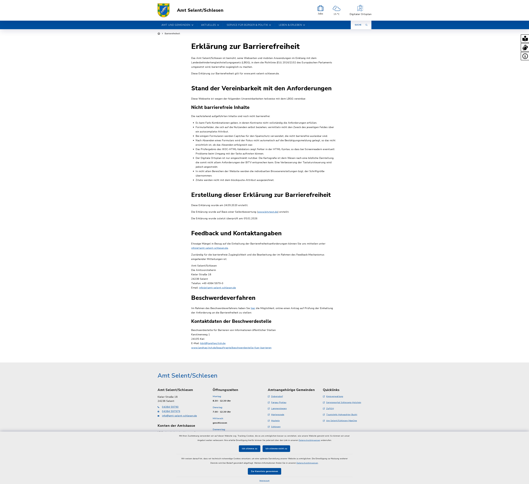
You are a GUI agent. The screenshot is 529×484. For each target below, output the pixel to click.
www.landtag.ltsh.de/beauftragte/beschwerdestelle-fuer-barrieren (231, 347)
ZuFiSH (330, 408)
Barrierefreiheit (172, 33)
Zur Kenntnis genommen (264, 471)
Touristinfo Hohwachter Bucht (341, 414)
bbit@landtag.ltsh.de (213, 343)
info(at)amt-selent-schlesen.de (209, 248)
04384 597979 (171, 411)
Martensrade (277, 414)
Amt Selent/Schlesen (200, 10)
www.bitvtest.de (268, 212)
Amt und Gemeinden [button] (175, 25)
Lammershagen (279, 408)
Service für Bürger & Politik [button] (247, 25)
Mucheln (275, 420)
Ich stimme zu (249, 448)
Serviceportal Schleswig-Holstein (343, 402)
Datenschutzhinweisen (309, 440)
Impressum (265, 480)
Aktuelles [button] (208, 25)
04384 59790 (170, 407)
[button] (525, 38)
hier (253, 308)
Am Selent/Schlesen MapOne (341, 420)
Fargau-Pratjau (278, 402)
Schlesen (275, 426)
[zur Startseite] (163, 10)
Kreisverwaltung (334, 396)
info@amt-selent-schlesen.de (179, 415)
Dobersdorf (277, 396)
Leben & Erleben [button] (290, 25)
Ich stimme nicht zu (276, 448)
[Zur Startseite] (159, 33)
